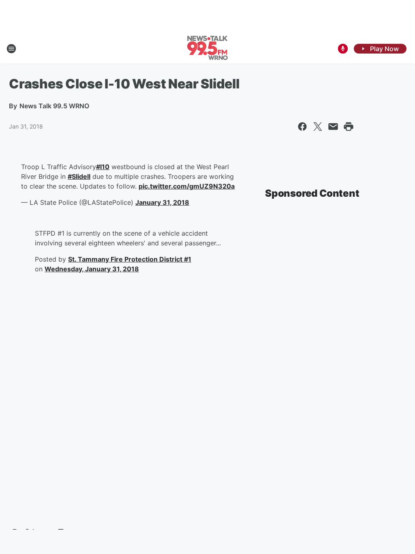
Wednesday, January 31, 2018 (92, 269)
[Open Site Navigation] (11, 49)
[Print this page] (348, 126)
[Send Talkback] (343, 49)
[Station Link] (207, 49)
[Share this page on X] (317, 126)
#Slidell (79, 176)
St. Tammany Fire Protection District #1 (129, 259)
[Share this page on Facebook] (302, 126)
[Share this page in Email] (333, 126)
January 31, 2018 (162, 202)
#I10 (102, 167)
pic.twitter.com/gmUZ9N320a (187, 186)
